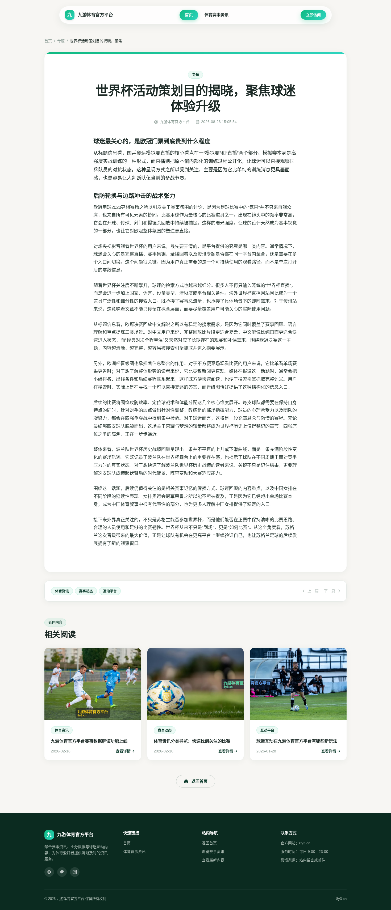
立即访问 (313, 15)
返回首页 (199, 781)
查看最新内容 (213, 860)
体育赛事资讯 (216, 14)
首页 (189, 14)
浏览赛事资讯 (213, 851)
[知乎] (75, 872)
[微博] (49, 872)
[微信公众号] (62, 872)
